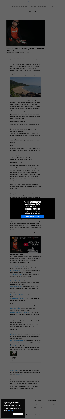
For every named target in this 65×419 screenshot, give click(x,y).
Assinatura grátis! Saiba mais (32, 216)
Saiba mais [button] (10, 410)
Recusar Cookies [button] (8, 414)
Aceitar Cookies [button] (18, 414)
